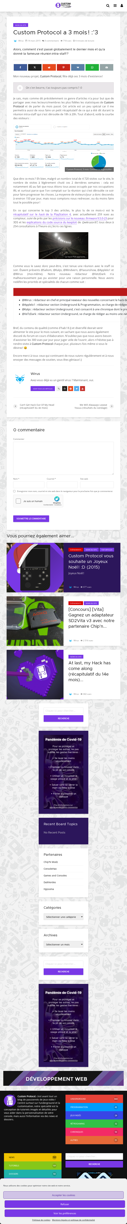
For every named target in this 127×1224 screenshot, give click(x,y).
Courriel (51, 479)
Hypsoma (49, 889)
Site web (84, 479)
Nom (16, 479)
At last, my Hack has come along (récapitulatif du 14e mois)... (89, 671)
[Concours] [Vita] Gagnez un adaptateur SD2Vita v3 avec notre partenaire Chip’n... (91, 618)
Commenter (18, 439)
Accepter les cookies (63, 1195)
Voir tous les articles (42, 389)
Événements (75, 550)
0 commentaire (52, 40)
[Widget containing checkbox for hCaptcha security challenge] (38, 501)
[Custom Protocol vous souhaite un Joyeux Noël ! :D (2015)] (35, 567)
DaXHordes (50, 882)
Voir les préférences (65, 1213)
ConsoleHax (50, 868)
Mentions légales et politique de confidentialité (73, 1220)
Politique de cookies (41, 1220)
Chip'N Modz (51, 862)
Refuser (65, 1204)
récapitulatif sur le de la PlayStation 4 (42, 214)
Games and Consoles (55, 875)
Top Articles (106, 550)
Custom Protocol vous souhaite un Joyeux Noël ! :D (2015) (90, 561)
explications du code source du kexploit (52, 222)
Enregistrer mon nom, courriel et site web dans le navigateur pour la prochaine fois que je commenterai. (65, 491)
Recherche (63, 718)
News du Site (20, 25)
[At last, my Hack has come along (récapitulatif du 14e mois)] (35, 674)
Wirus (21, 40)
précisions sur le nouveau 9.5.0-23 (80, 218)
